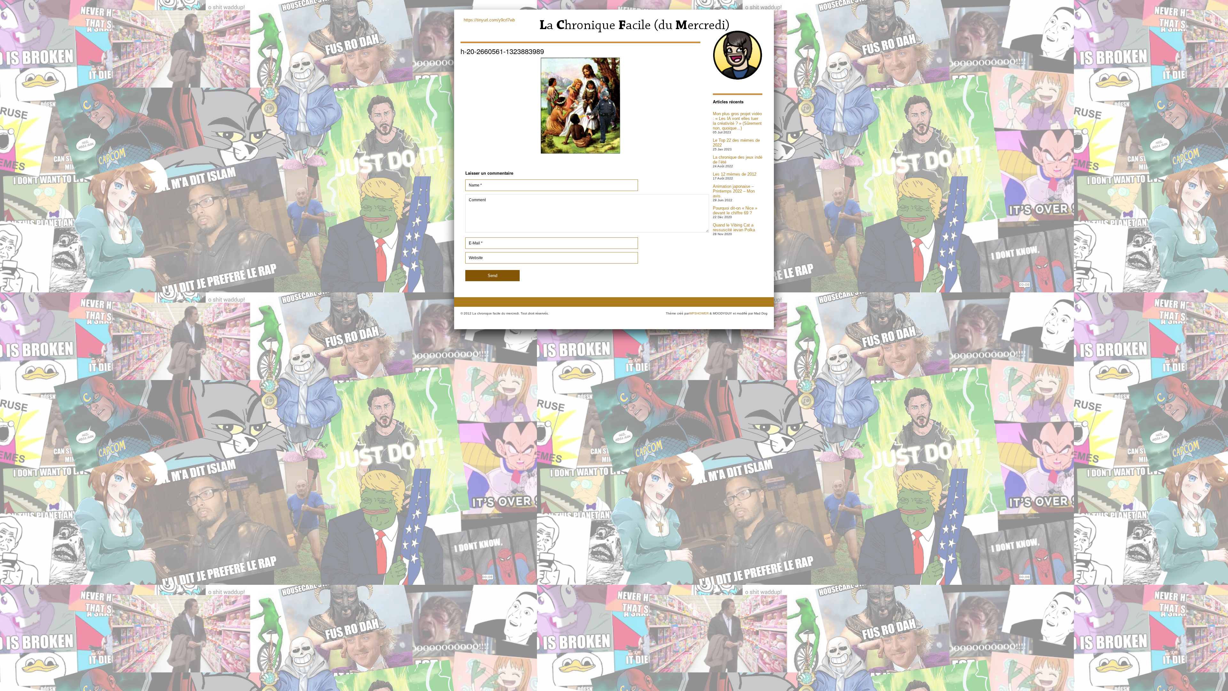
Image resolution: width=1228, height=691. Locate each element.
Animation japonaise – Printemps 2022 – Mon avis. (734, 191)
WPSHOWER (699, 313)
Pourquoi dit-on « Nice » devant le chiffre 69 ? (735, 210)
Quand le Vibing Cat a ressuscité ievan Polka (734, 227)
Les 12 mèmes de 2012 (734, 174)
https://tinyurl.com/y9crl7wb (489, 20)
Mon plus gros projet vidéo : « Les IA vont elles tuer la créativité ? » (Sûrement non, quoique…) (737, 121)
